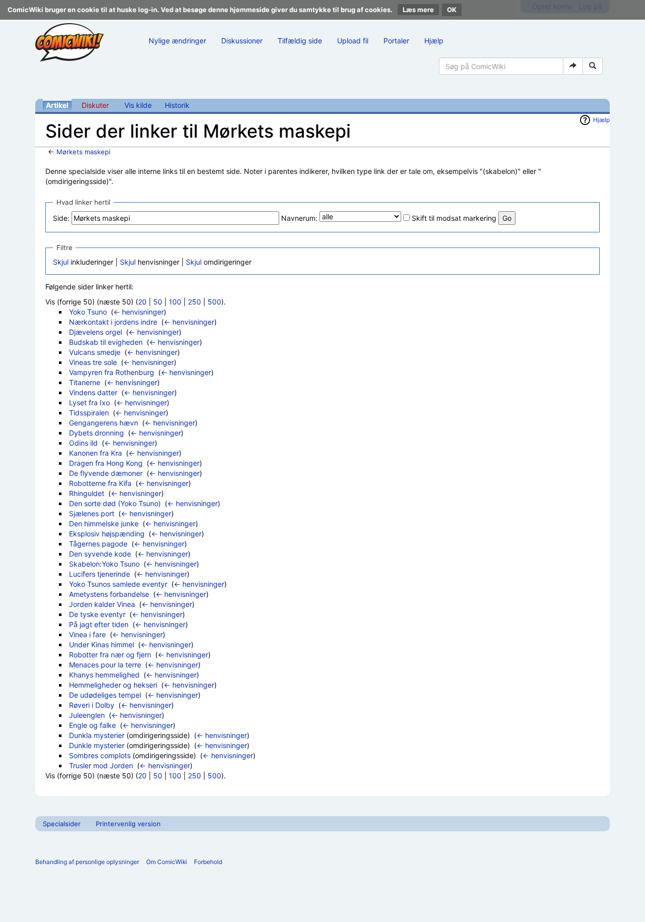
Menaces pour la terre (105, 664)
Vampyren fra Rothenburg (111, 372)
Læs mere (418, 10)
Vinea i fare (87, 634)
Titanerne (84, 382)
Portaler (396, 40)
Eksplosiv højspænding (107, 533)
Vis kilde (138, 105)
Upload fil (352, 40)
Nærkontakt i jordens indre (113, 322)
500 (214, 301)
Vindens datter (93, 392)
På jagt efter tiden (98, 624)
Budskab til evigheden (106, 342)
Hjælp (433, 40)
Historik (177, 105)
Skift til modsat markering (454, 218)
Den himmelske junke (104, 523)
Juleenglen (87, 715)
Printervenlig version (128, 824)
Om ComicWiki (166, 862)
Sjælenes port (91, 513)
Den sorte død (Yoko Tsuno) (115, 503)
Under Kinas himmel (101, 644)
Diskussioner (242, 40)
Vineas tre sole (93, 362)
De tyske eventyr (97, 614)
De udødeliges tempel (105, 695)
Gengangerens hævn (103, 422)
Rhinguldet (86, 493)
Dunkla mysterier (96, 735)
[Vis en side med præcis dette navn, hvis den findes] (573, 66)
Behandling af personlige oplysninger (87, 862)
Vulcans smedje (94, 352)
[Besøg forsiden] (69, 42)
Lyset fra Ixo (89, 402)
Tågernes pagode (98, 543)
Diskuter (95, 105)
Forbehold (208, 862)
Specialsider (62, 824)
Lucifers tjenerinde (99, 574)
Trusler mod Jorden (101, 765)
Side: (61, 218)
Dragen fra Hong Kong (106, 463)
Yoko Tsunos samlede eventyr (118, 584)
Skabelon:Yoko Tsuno (104, 564)
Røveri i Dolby (91, 705)
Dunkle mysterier (96, 745)
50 (157, 301)
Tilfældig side (300, 40)
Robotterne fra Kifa (100, 483)
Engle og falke (92, 725)
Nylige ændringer (177, 40)
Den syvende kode (100, 553)
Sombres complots (100, 755)
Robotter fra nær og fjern (110, 654)
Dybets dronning (96, 432)
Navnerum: (299, 218)
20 (142, 301)
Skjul (61, 262)
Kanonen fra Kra (95, 453)
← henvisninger (138, 312)
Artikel (57, 105)
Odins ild (83, 443)
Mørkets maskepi (83, 152)
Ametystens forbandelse (109, 594)
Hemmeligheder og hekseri (113, 685)
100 (175, 301)
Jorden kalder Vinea (102, 604)
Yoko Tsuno (88, 312)
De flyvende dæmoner (106, 473)
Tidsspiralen (89, 412)
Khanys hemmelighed (104, 674)
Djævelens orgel (95, 332)
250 (194, 301)
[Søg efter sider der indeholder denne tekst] (593, 66)
